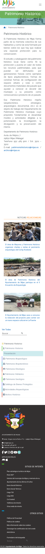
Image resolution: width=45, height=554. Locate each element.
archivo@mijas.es (12, 150)
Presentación (10, 353)
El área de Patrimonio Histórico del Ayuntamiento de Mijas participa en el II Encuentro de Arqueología (22, 282)
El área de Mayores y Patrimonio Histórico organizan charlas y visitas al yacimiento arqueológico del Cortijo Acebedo (22, 247)
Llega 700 (10, 492)
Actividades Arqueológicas (17, 389)
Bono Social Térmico (14, 489)
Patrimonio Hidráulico (14, 374)
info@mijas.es (8, 443)
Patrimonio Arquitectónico (16, 364)
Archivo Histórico (12, 394)
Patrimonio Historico (13, 348)
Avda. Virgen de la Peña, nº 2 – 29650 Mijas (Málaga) (22, 439)
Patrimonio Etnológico (15, 369)
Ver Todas (6, 329)
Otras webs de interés (14, 506)
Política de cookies (13, 522)
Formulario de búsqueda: (16, 537)
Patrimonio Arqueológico (16, 359)
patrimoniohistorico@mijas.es (25, 147)
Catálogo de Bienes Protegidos (18, 384)
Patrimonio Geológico (14, 379)
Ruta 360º (10, 475)
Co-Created (11, 499)
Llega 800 (10, 496)
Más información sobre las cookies (19, 525)
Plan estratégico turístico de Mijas (18, 471)
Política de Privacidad (14, 518)
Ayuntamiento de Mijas (14, 546)
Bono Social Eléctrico (14, 485)
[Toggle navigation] (40, 5)
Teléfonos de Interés (14, 503)
